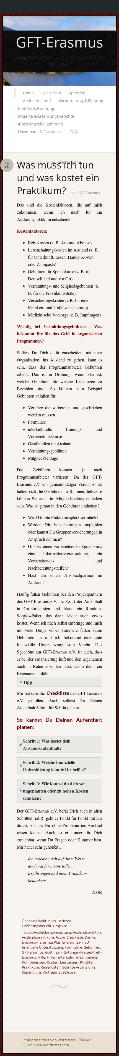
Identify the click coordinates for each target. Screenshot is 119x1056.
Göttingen (53, 952)
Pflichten (87, 962)
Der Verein (51, 92)
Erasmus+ (30, 942)
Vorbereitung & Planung (81, 100)
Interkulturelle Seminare (40, 124)
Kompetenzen (33, 962)
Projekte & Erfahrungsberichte (46, 116)
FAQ (74, 131)
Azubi (60, 937)
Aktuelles (48, 920)
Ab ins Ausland (37, 100)
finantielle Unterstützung (42, 947)
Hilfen (51, 957)
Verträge (50, 972)
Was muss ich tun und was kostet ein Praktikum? (58, 178)
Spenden (77, 92)
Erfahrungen (72, 942)
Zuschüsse (67, 972)
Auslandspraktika (87, 932)
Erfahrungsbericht (36, 925)
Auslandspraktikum (38, 937)
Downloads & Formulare (40, 131)
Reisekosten (51, 967)
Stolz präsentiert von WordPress (49, 1039)
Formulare (73, 947)
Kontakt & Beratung (36, 108)
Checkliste (57, 693)
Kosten (52, 962)
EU (86, 942)
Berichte (64, 920)
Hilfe (41, 957)
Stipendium (31, 972)
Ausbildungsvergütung (52, 932)
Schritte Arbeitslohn (78, 967)
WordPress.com (56, 1044)
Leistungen (69, 962)
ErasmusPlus (50, 942)
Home (28, 92)
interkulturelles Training (77, 957)
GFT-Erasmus (59, 42)
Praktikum (30, 967)
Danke (90, 937)
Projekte (60, 925)
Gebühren (92, 947)
